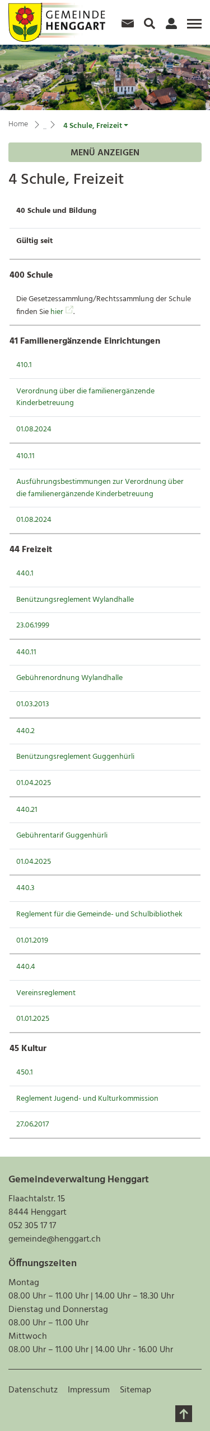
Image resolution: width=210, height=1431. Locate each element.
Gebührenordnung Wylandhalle (69, 678)
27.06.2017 (32, 1124)
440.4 (25, 967)
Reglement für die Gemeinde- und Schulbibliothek (99, 914)
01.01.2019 (32, 940)
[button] (95, 126)
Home (18, 124)
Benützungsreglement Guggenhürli (75, 756)
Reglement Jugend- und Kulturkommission (87, 1098)
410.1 (24, 365)
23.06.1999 (32, 625)
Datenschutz (33, 1390)
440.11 (26, 652)
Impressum (89, 1390)
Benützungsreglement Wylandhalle (75, 599)
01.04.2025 (33, 783)
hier (61, 312)
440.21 (27, 810)
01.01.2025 (32, 1018)
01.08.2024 (34, 429)
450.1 (24, 1072)
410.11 (25, 456)
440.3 (25, 888)
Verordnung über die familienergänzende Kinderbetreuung (85, 397)
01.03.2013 (32, 704)
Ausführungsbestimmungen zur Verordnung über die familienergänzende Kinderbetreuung (100, 488)
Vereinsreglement (46, 993)
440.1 (25, 573)
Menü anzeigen (105, 153)
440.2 (25, 731)
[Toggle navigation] (193, 28)
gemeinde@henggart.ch (54, 1239)
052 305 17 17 (32, 1226)
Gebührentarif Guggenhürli (62, 835)
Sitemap (135, 1390)
